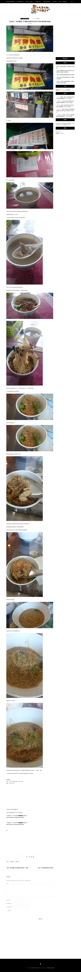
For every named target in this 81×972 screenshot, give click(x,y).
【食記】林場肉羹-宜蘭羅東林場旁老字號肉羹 (65, 74)
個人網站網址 (9, 906)
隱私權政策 (64, 1)
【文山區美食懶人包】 (20, 1)
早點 (7, 861)
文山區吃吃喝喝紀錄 (24, 18)
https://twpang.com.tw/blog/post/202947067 (15, 824)
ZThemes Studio (50, 967)
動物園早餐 (20, 815)
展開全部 (57, 89)
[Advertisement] (29, 799)
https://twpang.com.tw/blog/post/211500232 (15, 817)
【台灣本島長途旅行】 (47, 1)
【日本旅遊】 (54, 1)
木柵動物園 (12, 861)
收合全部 (68, 89)
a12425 (58, 101)
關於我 (60, 1)
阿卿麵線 (17, 861)
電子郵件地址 (9, 903)
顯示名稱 (8, 900)
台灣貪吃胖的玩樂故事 (10, 1)
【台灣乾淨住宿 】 (37, 1)
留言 (7, 883)
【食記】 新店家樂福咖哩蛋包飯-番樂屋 (45, 867)
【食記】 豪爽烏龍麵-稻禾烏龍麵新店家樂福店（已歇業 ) (17, 867)
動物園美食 (20, 822)
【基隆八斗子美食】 (29, 1)
